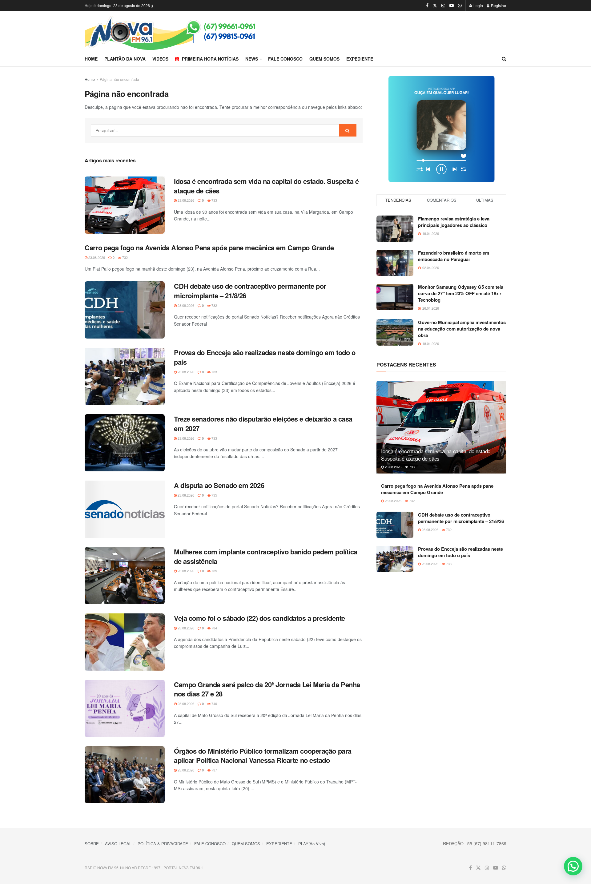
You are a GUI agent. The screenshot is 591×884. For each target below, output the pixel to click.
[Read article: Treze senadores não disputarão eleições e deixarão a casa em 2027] (125, 442)
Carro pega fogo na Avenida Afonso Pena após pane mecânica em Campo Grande (209, 247)
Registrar (498, 5)
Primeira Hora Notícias (210, 59)
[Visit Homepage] (190, 31)
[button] (573, 866)
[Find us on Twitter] (435, 5)
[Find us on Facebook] (427, 5)
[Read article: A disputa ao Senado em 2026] (125, 509)
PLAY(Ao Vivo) (311, 843)
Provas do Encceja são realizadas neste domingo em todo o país (264, 357)
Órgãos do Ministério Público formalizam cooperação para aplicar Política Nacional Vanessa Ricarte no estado (263, 755)
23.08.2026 (185, 200)
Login (477, 5)
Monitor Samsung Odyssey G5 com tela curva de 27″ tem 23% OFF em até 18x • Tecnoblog (460, 293)
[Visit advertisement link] (441, 129)
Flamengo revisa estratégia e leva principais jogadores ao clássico (453, 221)
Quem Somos (324, 59)
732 (124, 257)
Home (91, 59)
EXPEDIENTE (279, 843)
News (251, 59)
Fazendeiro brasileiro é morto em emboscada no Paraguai (453, 256)
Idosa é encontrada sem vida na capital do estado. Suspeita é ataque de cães (266, 186)
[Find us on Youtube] (451, 5)
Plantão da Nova (125, 59)
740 (214, 703)
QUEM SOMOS (246, 843)
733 (214, 200)
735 (214, 495)
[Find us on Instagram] (443, 5)
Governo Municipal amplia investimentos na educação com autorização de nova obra (462, 329)
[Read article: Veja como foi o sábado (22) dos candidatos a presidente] (125, 642)
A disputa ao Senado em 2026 (219, 485)
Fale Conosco (285, 59)
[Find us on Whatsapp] (460, 5)
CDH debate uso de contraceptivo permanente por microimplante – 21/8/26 (250, 290)
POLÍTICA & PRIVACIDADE (163, 843)
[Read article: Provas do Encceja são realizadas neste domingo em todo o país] (125, 376)
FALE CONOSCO (210, 843)
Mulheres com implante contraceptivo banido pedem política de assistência (265, 556)
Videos (160, 59)
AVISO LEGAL (118, 843)
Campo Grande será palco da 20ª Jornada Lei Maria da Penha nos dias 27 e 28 (267, 689)
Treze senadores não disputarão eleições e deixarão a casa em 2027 (263, 423)
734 (214, 627)
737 (214, 769)
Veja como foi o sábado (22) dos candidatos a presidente (259, 618)
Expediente (359, 59)
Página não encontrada (119, 79)
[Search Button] (504, 58)
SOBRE (92, 843)
